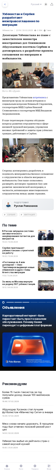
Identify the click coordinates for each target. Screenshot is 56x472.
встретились (39, 97)
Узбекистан (7, 30)
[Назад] (4, 4)
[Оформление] (46, 4)
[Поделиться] (52, 4)
